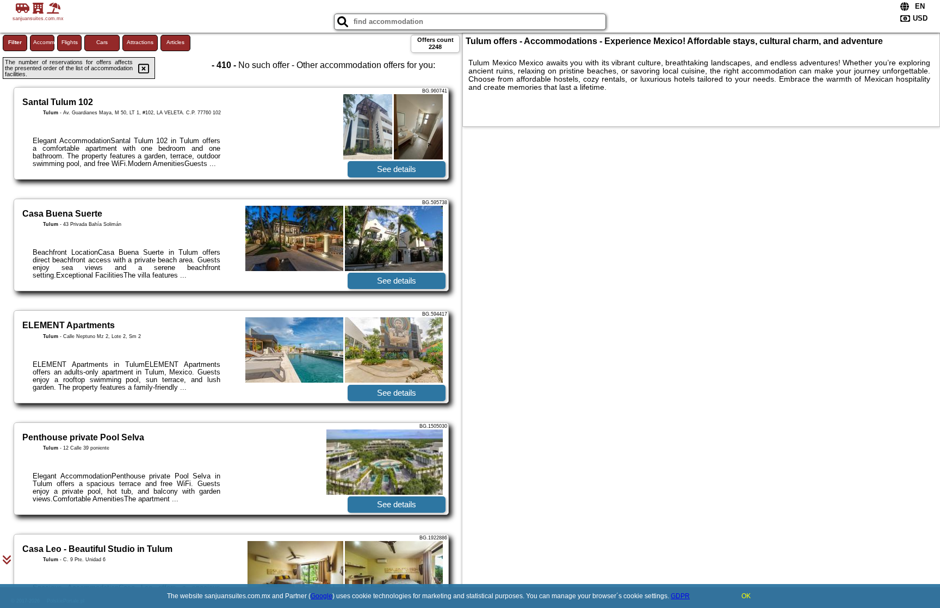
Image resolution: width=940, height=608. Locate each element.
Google (321, 596)
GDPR (680, 596)
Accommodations (43, 42)
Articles (175, 42)
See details (396, 169)
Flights (69, 42)
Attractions (140, 42)
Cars (102, 42)
